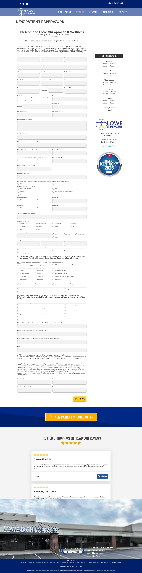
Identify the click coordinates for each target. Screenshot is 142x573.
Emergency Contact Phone (48, 240)
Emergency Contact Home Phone (73, 240)
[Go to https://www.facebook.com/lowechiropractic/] (20, 4)
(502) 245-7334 (115, 3)
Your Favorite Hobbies (23, 133)
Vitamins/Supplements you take (26, 213)
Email (54, 95)
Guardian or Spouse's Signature (26, 386)
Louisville (104, 562)
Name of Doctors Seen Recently (26, 165)
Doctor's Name (56, 149)
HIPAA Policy (71, 562)
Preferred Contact (69, 87)
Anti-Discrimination (42, 562)
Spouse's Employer (57, 111)
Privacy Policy (81, 562)
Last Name (44, 56)
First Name (20, 56)
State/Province (45, 71)
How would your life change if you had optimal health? (32, 330)
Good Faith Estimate (115, 562)
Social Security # (46, 79)
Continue (80, 399)
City (18, 71)
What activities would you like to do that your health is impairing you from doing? (39, 322)
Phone (19, 87)
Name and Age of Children (24, 119)
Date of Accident (57, 157)
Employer (20, 106)
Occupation (55, 103)
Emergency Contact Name (24, 240)
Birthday (20, 79)
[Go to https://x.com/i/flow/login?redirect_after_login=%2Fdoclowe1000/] (23, 4)
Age (65, 79)
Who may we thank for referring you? (27, 141)
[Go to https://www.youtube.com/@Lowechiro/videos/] (27, 4)
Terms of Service (93, 562)
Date (18, 346)
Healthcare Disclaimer (58, 562)
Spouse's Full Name (22, 111)
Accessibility (29, 562)
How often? (55, 197)
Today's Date (68, 56)
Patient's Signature (22, 378)
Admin (22, 562)
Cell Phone (44, 90)
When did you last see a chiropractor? (27, 149)
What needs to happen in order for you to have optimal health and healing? (38, 338)
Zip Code (67, 71)
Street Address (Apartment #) (25, 64)
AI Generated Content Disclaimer (71, 566)
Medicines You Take (23, 173)
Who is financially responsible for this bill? (29, 232)
